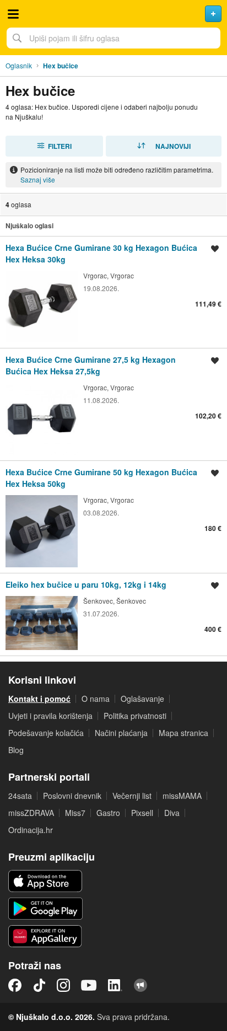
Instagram (63, 985)
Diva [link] (172, 812)
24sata (20, 795)
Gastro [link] (108, 812)
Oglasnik (19, 65)
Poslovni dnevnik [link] (72, 795)
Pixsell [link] (142, 812)
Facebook (14, 985)
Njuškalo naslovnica (113, 13)
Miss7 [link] (75, 812)
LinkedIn (115, 985)
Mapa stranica (183, 732)
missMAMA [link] (182, 795)
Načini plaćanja (121, 732)
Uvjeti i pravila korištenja (50, 715)
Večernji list (132, 795)
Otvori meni (13, 14)
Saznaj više (37, 179)
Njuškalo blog (140, 985)
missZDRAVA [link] (31, 812)
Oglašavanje (142, 698)
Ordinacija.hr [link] (30, 829)
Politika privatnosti (135, 715)
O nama (96, 698)
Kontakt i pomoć (39, 698)
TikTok (39, 985)
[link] (113, 292)
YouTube (88, 985)
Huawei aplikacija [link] (45, 936)
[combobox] (113, 38)
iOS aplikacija (45, 881)
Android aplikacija (45, 909)
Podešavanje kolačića (46, 732)
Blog (16, 749)
